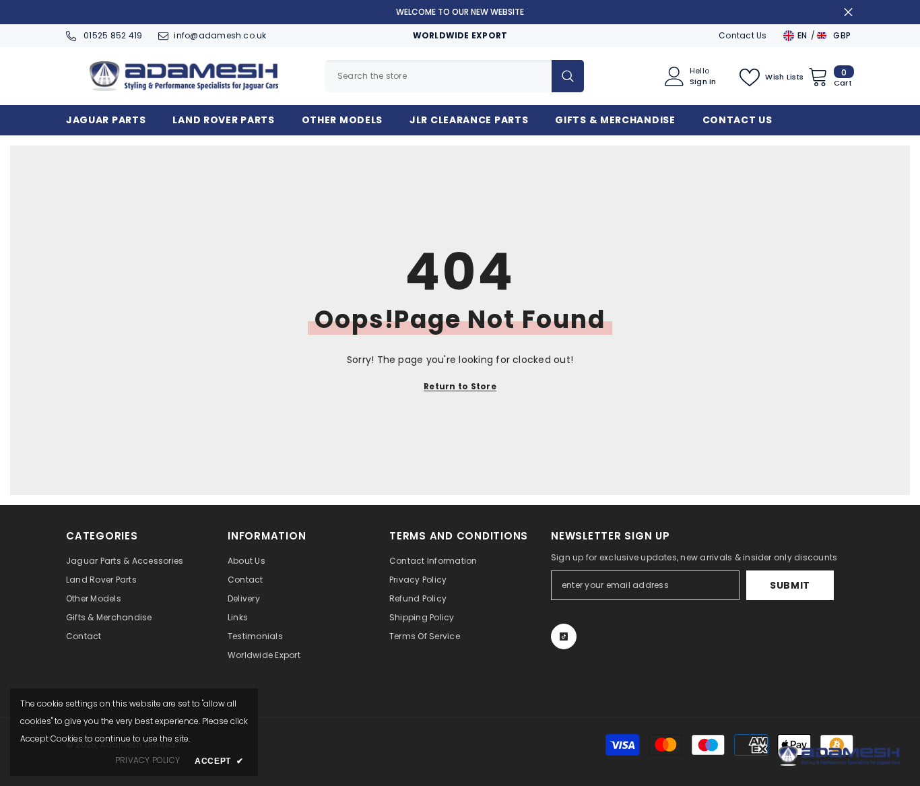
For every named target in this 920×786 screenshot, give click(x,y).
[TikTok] (564, 636)
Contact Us (742, 35)
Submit (790, 585)
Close (848, 12)
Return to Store (460, 386)
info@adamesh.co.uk (220, 35)
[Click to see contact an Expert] (839, 756)
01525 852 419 (111, 35)
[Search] (454, 76)
